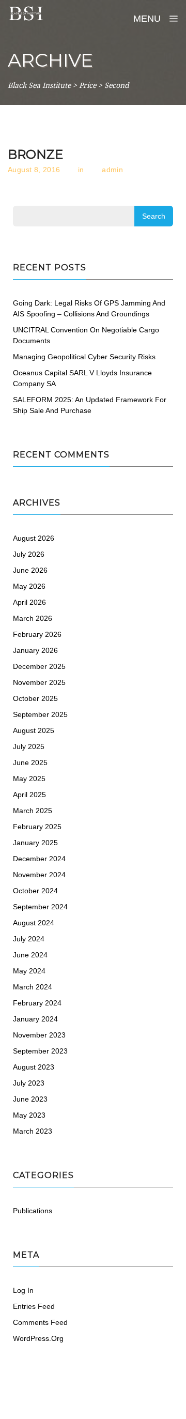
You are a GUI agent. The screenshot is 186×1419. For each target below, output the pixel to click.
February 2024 (37, 1003)
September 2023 (40, 1051)
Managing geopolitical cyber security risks (84, 357)
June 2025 (30, 762)
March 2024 (32, 987)
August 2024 (33, 923)
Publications (32, 1211)
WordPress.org (38, 1338)
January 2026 (35, 650)
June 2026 (30, 570)
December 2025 (39, 666)
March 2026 (32, 618)
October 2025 (35, 698)
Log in (23, 1290)
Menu (148, 18)
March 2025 (32, 810)
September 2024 (40, 907)
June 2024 (30, 955)
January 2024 (35, 1019)
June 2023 (30, 1099)
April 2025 (29, 794)
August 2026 (33, 538)
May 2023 (29, 1115)
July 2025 (28, 746)
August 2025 (33, 730)
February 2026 (37, 634)
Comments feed (40, 1322)
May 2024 (29, 971)
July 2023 (28, 1083)
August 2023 (33, 1067)
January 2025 (35, 842)
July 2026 (28, 554)
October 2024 (35, 891)
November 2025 (39, 682)
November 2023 (39, 1035)
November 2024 (39, 875)
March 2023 (32, 1131)
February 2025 (37, 826)
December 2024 (39, 859)
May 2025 (29, 778)
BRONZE (35, 154)
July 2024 (28, 939)
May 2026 (29, 586)
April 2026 (29, 602)
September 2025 (40, 714)
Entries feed (34, 1306)
